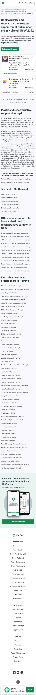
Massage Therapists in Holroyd (10, 382)
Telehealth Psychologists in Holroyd (12, 310)
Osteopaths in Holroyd (8, 409)
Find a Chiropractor (18, 562)
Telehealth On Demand (8, 194)
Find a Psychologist (18, 566)
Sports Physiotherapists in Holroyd (11, 458)
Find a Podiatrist (18, 558)
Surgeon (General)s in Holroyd (10, 461)
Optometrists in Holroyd (8, 403)
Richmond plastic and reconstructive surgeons (15, 243)
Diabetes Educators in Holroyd (10, 358)
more (31, 92)
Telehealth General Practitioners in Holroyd (14, 303)
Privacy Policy (18, 657)
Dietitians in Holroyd (7, 361)
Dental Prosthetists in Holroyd (10, 348)
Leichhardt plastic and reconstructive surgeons (15, 240)
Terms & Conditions (18, 653)
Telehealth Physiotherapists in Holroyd (12, 306)
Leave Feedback (18, 598)
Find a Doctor (18, 546)
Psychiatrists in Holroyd (8, 433)
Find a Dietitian (18, 570)
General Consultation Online (9, 204)
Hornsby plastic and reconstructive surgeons (15, 253)
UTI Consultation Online (8, 211)
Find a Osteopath (18, 574)
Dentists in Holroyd (7, 351)
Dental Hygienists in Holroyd (10, 344)
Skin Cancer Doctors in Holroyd (11, 454)
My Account (18, 590)
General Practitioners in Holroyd (11, 378)
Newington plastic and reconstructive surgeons (15, 257)
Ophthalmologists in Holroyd (10, 399)
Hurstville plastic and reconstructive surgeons (15, 271)
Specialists (18, 622)
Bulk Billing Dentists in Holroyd (10, 293)
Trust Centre (18, 661)
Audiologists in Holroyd (8, 324)
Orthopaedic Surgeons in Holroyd (11, 406)
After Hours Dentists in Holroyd (11, 286)
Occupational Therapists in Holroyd (12, 396)
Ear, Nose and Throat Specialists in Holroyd (14, 365)
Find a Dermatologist (18, 578)
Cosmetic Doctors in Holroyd (10, 337)
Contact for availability (9, 73)
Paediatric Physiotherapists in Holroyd (12, 416)
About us (18, 641)
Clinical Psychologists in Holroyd (11, 334)
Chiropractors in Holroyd (8, 330)
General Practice (18, 609)
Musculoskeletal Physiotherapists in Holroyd (14, 385)
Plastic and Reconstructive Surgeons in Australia (13, 9)
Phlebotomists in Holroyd (9, 423)
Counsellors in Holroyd (8, 341)
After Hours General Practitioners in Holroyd (15, 289)
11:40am (15, 92)
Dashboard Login (18, 626)
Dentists (18, 617)
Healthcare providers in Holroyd (11, 468)
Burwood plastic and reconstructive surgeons (15, 236)
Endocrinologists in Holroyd (9, 368)
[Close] (2, 690)
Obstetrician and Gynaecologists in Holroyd (14, 392)
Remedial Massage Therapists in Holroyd (13, 444)
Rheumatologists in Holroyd (9, 451)
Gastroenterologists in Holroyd (10, 375)
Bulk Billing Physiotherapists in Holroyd (13, 299)
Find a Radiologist (18, 582)
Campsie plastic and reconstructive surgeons (14, 267)
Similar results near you (18, 102)
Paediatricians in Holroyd (8, 413)
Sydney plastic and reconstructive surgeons (14, 233)
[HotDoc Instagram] (21, 672)
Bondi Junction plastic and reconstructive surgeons (17, 247)
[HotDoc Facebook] (14, 672)
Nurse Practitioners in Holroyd (10, 389)
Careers (18, 645)
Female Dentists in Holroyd (9, 313)
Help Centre (18, 594)
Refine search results (9, 49)
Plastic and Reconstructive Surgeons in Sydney (15, 179)
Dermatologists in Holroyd (9, 354)
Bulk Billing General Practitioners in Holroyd (14, 296)
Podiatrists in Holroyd (7, 430)
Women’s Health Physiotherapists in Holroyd (15, 464)
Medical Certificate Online (9, 197)
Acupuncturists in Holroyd (9, 320)
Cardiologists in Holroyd (8, 327)
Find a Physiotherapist (18, 554)
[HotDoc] (3, 3)
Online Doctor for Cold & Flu (10, 208)
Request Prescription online (9, 201)
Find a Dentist (18, 550)
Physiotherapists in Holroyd (9, 427)
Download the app (18, 521)
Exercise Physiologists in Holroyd (11, 372)
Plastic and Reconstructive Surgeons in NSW (12, 11)
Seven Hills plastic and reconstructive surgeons (15, 264)
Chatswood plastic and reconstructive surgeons (15, 250)
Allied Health (18, 613)
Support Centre (18, 630)
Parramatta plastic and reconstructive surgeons (15, 260)
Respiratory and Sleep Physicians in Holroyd (14, 447)
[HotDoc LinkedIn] (18, 672)
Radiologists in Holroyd (8, 440)
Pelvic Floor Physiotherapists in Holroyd (13, 420)
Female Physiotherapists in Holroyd (12, 317)
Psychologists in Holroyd (8, 437)
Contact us (18, 649)
